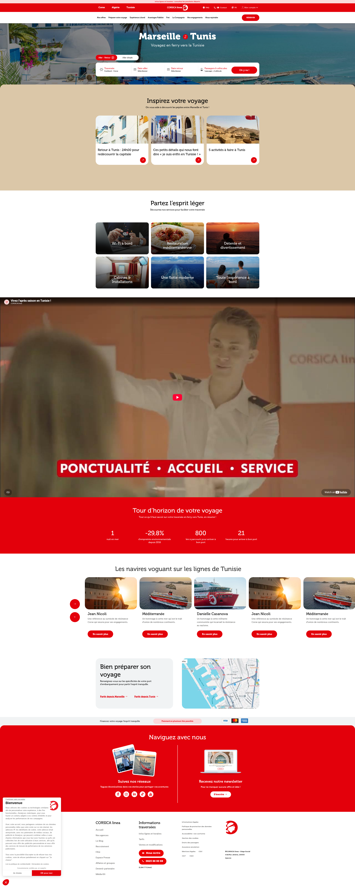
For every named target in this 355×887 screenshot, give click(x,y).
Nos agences (102, 835)
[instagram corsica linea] (126, 797)
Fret (168, 18)
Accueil (99, 829)
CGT (184, 856)
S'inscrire (219, 794)
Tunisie (130, 7)
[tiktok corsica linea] (142, 797)
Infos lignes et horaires (150, 833)
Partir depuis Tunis (144, 696)
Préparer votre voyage (117, 18)
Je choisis (17, 873)
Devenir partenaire (105, 868)
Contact (223, 8)
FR (235, 8)
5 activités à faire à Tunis (227, 150)
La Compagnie (178, 18)
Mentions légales (189, 851)
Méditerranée (153, 614)
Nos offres (101, 18)
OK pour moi (46, 873)
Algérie (116, 7)
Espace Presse (103, 857)
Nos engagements (195, 18)
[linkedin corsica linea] (134, 797)
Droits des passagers (190, 842)
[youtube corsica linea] (150, 797)
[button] (5, 882)
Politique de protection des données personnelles (197, 828)
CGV (200, 851)
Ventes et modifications (151, 844)
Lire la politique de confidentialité (18, 864)
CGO (192, 856)
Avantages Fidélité (155, 18)
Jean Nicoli (97, 614)
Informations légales (190, 822)
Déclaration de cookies (40, 864)
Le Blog (99, 841)
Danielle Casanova (212, 614)
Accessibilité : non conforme (193, 834)
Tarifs (141, 839)
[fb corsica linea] (118, 797)
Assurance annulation (190, 847)
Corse (101, 7)
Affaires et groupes (105, 863)
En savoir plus (100, 634)
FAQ (207, 8)
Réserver (250, 18)
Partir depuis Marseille (112, 696)
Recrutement (102, 846)
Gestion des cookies (190, 838)
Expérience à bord (137, 18)
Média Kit (100, 874)
